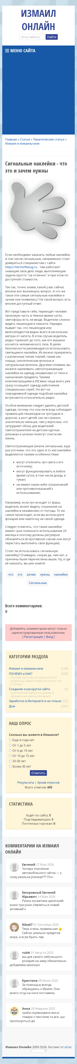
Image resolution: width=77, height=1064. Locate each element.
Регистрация (33, 637)
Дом (12, 706)
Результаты (25, 782)
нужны (45, 574)
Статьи (25, 139)
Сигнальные (38, 583)
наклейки (61, 574)
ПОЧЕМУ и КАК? (20, 674)
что (10, 574)
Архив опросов (48, 782)
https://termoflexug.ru (21, 267)
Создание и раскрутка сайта (29, 689)
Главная (11, 139)
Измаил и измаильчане (22, 143)
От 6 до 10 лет (23, 751)
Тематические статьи (48, 139)
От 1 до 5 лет (22, 745)
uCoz (68, 1047)
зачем (31, 574)
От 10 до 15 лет (24, 756)
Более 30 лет (22, 766)
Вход (49, 637)
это (20, 574)
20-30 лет (19, 761)
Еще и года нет (23, 740)
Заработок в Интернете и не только (35, 701)
